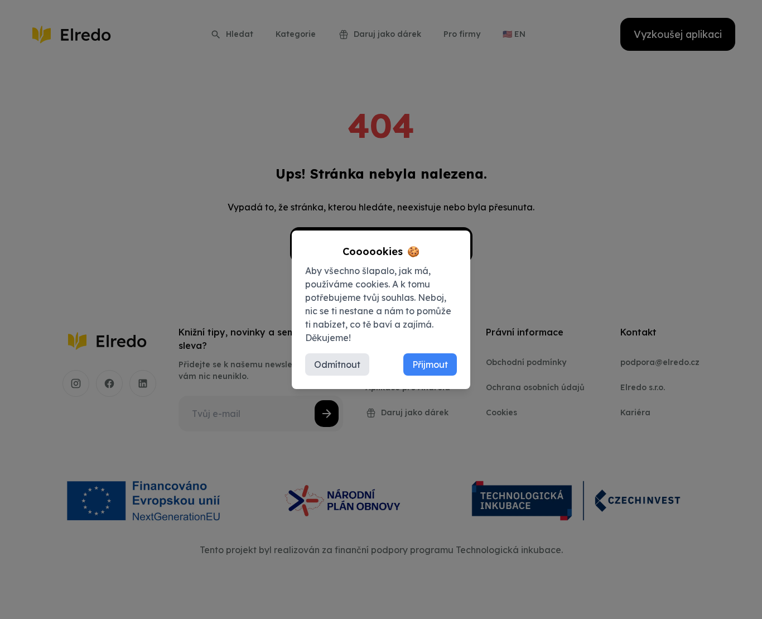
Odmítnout (337, 364)
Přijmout (430, 364)
